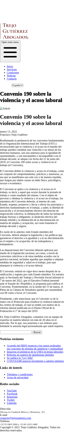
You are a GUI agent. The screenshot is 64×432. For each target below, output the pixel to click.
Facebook (12, 393)
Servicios (12, 69)
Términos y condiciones (20, 374)
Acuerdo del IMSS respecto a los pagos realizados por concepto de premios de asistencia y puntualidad (35, 347)
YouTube (12, 390)
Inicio (10, 66)
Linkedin (12, 403)
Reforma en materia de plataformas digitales (30, 354)
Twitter (11, 399)
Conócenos (13, 72)
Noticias (11, 75)
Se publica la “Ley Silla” (20, 357)
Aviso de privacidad (17, 377)
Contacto (12, 78)
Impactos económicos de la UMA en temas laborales (35, 351)
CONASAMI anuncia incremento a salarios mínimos (35, 361)
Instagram (12, 396)
